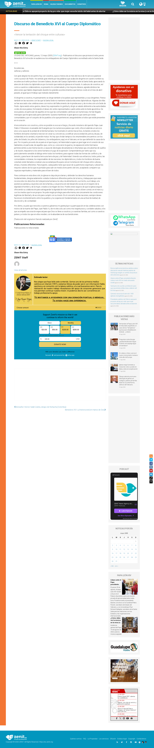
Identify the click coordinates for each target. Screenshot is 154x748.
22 (136, 553)
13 (128, 549)
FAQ (84, 739)
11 (120, 549)
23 (112, 557)
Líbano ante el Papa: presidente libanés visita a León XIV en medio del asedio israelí (123, 280)
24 (116, 557)
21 (132, 553)
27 (128, 557)
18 (120, 553)
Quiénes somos (76, 739)
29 (136, 557)
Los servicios (104, 739)
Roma (46, 4)
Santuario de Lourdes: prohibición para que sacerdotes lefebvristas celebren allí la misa (124, 288)
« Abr (112, 566)
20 (128, 553)
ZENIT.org (57, 55)
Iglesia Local (48, 40)
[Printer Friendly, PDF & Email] (20, 53)
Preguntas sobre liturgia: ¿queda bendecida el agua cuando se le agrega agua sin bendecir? (127, 342)
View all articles (20, 270)
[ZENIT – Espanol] (17, 4)
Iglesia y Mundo (56, 4)
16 (112, 553)
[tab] (117, 691)
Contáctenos (141, 739)
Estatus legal (122, 739)
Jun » (116, 566)
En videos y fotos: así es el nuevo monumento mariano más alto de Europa (128, 355)
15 (136, 549)
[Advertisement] (60, 386)
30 (112, 561)
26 (124, 557)
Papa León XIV (36, 4)
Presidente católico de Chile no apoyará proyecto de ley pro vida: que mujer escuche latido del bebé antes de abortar (124, 301)
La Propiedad (92, 739)
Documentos (70, 4)
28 (132, 557)
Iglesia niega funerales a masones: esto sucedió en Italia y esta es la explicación (128, 367)
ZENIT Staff (36, 40)
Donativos (81, 4)
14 (132, 549)
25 (120, 557)
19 (124, 553)
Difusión (113, 739)
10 (116, 549)
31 (116, 561)
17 (116, 553)
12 (124, 549)
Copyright (131, 739)
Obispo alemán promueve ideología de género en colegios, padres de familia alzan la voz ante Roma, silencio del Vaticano (128, 381)
